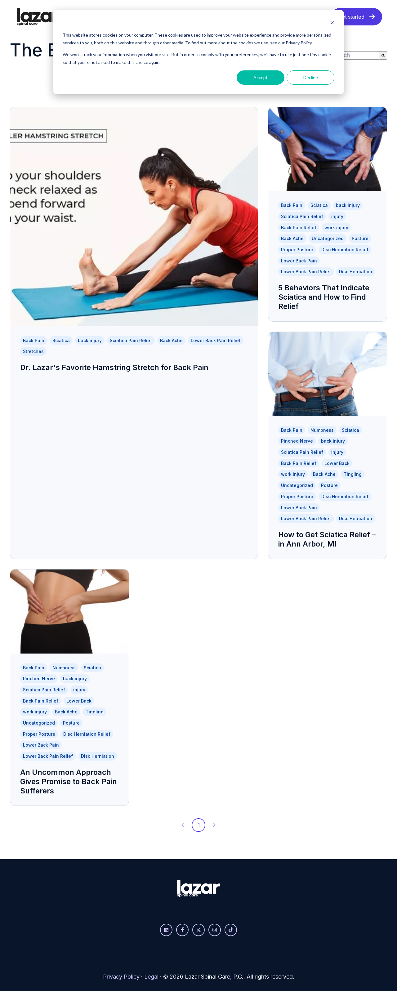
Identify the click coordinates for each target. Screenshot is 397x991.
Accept (260, 77)
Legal (151, 976)
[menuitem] (130, 912)
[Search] (383, 55)
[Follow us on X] (198, 930)
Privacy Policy (121, 976)
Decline (310, 77)
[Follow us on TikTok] (231, 930)
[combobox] (355, 55)
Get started (351, 17)
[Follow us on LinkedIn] (166, 930)
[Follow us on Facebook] (182, 930)
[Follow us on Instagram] (214, 930)
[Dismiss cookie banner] (332, 23)
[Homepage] (38, 16)
